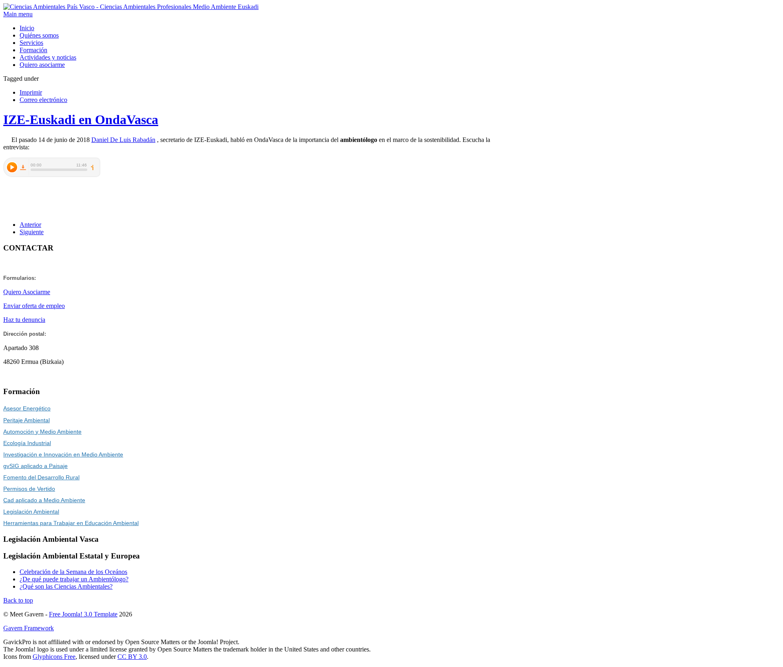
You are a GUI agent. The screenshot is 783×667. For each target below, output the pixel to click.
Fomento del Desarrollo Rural (41, 477)
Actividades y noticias (48, 57)
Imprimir (31, 92)
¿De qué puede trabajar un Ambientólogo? (74, 579)
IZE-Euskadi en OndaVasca (80, 119)
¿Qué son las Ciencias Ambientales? (66, 586)
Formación (33, 50)
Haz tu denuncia (24, 319)
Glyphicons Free (54, 656)
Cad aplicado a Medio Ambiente (44, 500)
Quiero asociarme (42, 64)
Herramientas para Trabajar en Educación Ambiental (71, 523)
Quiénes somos (39, 35)
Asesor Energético (27, 408)
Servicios (31, 42)
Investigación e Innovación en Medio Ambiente (63, 454)
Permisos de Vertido (29, 488)
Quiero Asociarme (26, 291)
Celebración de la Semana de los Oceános (73, 571)
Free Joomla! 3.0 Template (83, 614)
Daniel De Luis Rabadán (123, 139)
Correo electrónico (43, 99)
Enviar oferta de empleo (34, 305)
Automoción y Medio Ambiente (42, 431)
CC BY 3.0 (132, 656)
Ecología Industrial (27, 443)
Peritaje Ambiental (26, 420)
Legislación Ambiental (31, 511)
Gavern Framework (28, 628)
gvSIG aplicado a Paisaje (35, 466)
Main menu (18, 14)
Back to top (18, 600)
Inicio (27, 27)
